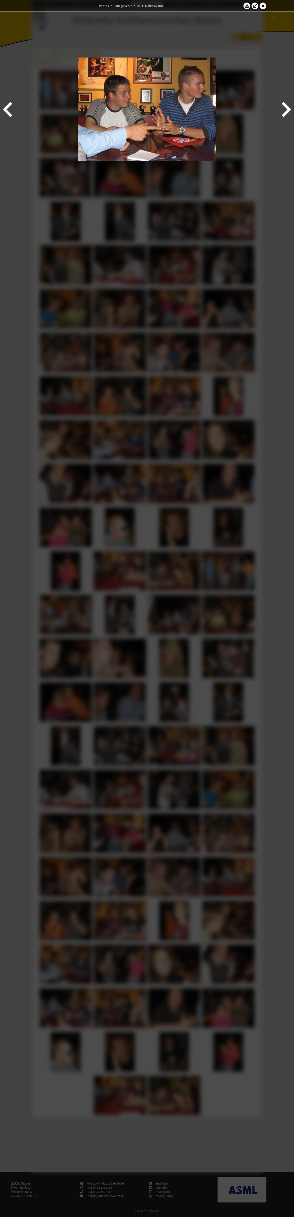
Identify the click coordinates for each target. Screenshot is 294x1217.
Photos (104, 6)
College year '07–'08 (127, 6)
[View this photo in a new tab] (255, 5)
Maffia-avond (154, 6)
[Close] (263, 5)
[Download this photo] (246, 5)
